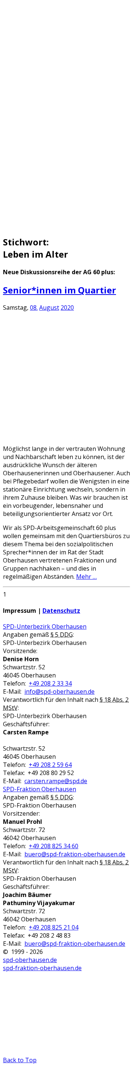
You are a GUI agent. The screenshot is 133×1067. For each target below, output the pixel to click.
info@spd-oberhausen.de (59, 691)
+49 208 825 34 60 (53, 846)
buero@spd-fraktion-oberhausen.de (74, 854)
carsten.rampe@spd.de (55, 781)
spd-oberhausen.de (30, 960)
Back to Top (20, 1060)
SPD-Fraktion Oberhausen (39, 789)
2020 (67, 307)
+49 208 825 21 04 (53, 927)
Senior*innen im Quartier (59, 290)
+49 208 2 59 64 (50, 765)
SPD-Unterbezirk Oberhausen (44, 626)
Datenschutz (61, 610)
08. (34, 307)
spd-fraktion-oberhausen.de (42, 968)
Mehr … (86, 576)
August (49, 307)
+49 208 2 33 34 (50, 683)
